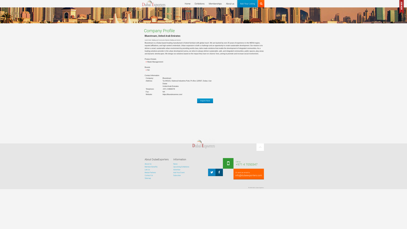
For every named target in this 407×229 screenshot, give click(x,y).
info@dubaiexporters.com (248, 174)
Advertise (176, 170)
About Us (148, 164)
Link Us (147, 170)
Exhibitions (200, 3)
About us (230, 3)
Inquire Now (205, 101)
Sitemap (148, 178)
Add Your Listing (247, 3)
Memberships (215, 3)
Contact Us (149, 175)
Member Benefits (151, 167)
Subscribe (177, 175)
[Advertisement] (203, 119)
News (175, 164)
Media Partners (150, 173)
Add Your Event (179, 173)
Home (187, 3)
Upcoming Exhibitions (181, 167)
